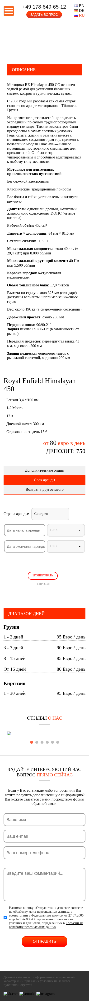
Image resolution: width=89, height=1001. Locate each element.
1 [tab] (31, 742)
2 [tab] (36, 742)
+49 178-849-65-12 (44, 7)
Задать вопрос (44, 14)
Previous (3, 44)
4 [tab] (47, 742)
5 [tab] (52, 742)
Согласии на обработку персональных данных (46, 925)
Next (85, 44)
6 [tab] (57, 742)
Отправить (44, 941)
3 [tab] (42, 742)
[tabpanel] (44, 734)
